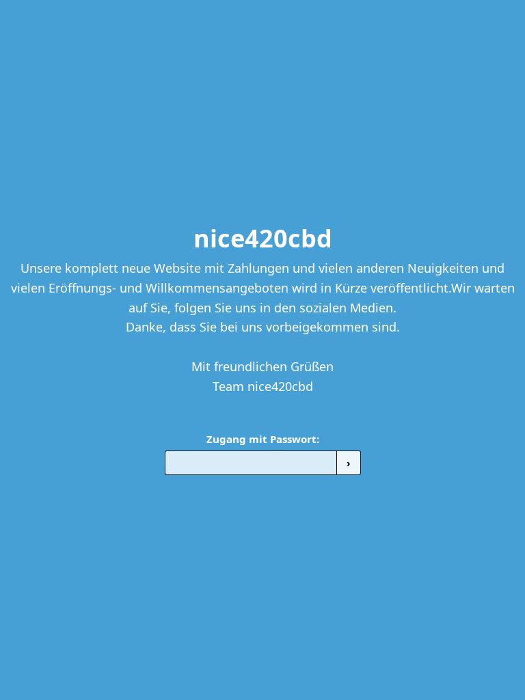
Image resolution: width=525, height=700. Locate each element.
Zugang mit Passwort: (262, 439)
